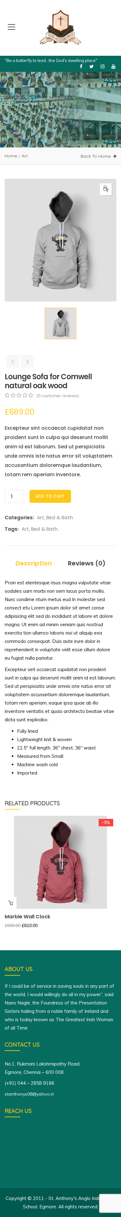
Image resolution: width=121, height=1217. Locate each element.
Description (34, 563)
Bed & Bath (59, 517)
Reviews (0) (86, 563)
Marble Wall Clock (27, 916)
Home (11, 156)
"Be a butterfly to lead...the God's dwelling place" (51, 60)
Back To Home (96, 156)
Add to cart (50, 496)
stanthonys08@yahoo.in (29, 1094)
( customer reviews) (57, 395)
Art (25, 156)
